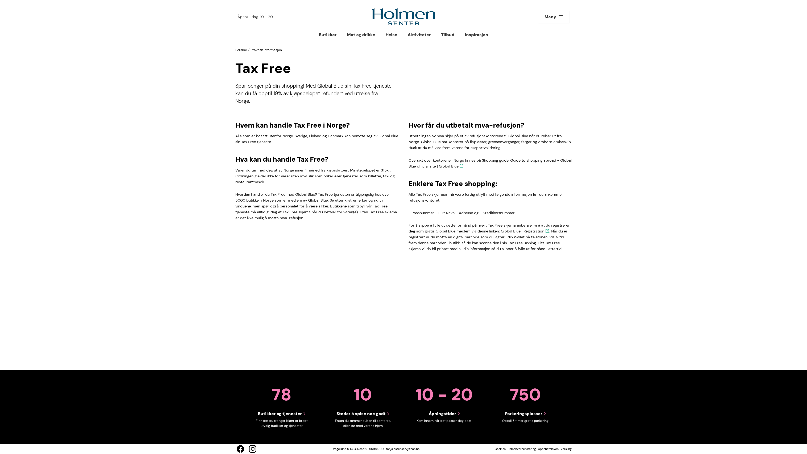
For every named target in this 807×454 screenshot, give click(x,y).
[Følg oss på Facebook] (240, 449)
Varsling (566, 449)
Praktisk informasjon (266, 50)
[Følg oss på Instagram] (253, 449)
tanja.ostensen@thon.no (402, 449)
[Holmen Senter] (403, 16)
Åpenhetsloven (548, 449)
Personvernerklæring (522, 449)
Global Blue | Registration (522, 231)
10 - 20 (255, 16)
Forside (241, 50)
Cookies (500, 449)
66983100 (376, 449)
